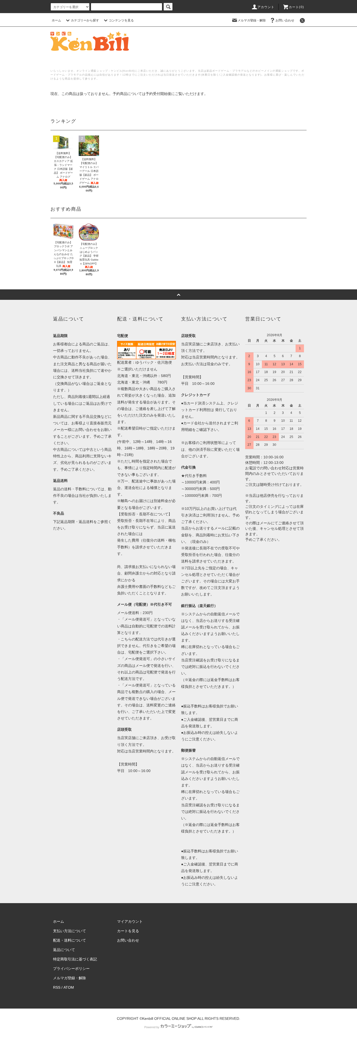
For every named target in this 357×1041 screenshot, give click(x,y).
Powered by (151, 1027)
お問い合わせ (284, 20)
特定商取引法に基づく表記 (75, 959)
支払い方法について (69, 931)
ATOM (69, 987)
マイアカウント (130, 921)
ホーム (56, 20)
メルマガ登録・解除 (252, 20)
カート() (296, 7)
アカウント (266, 7)
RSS (56, 987)
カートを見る (128, 931)
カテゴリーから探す (85, 20)
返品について (64, 950)
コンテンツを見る (121, 20)
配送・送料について (69, 940)
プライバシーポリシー (71, 968)
